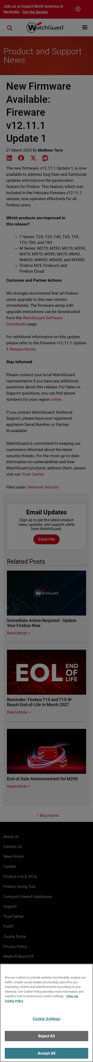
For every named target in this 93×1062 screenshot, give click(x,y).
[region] (46, 1013)
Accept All (47, 1053)
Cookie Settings (46, 1019)
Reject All (46, 1036)
